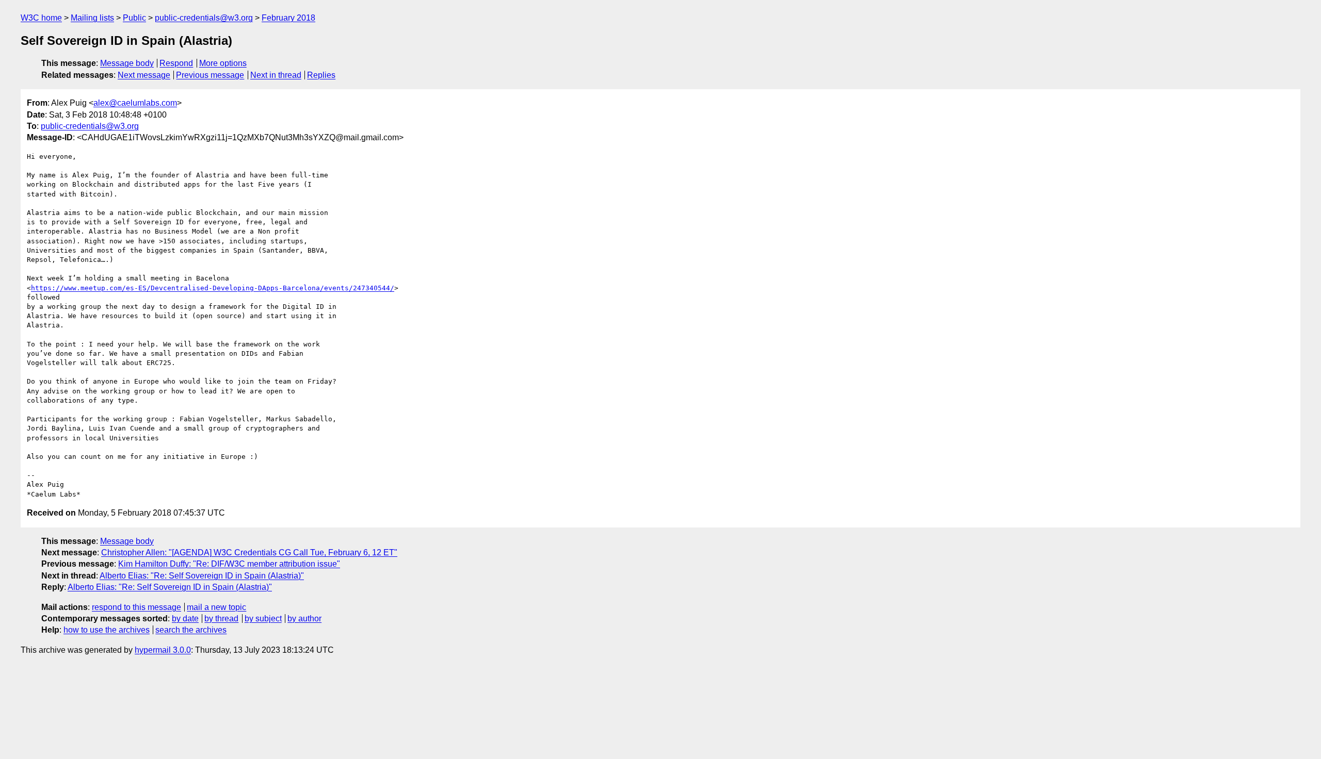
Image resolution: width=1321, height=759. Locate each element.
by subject (263, 618)
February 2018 (288, 17)
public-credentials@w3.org (204, 17)
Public (134, 17)
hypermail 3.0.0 (163, 650)
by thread (221, 618)
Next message (144, 75)
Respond (176, 63)
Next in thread (275, 75)
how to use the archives (106, 629)
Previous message (210, 75)
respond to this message (136, 607)
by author (304, 618)
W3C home (41, 17)
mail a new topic (216, 607)
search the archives (191, 629)
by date (185, 618)
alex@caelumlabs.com (135, 102)
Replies (321, 75)
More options (223, 63)
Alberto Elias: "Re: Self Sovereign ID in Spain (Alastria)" (202, 575)
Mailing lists (92, 17)
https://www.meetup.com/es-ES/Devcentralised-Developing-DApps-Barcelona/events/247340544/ (212, 288)
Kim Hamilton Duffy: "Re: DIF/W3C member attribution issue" (229, 563)
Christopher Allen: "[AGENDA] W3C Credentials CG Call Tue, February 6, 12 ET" (249, 552)
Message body (127, 63)
